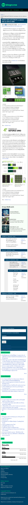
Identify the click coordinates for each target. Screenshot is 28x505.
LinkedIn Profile (6, 499)
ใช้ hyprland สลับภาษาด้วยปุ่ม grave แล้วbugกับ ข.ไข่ (13, 416)
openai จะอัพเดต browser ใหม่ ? (9, 424)
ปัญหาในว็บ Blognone (6, 418)
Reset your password (6, 348)
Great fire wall (5, 419)
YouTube (11, 486)
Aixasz (10, 270)
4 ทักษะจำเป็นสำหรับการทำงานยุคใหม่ (10, 407)
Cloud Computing (6, 26)
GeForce (12, 26)
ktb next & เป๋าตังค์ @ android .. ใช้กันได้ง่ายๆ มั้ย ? (13, 432)
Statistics (3, 471)
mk (4, 24)
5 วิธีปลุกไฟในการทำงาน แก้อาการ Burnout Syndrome (13, 406)
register (22, 240)
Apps (2, 484)
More (25, 373)
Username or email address (8, 328)
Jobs (11, 10)
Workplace (16, 10)
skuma (3, 250)
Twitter (2, 486)
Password (4, 335)
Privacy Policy (4, 477)
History (7, 468)
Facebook (6, 486)
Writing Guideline (4, 474)
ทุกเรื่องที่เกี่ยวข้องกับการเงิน (8, 426)
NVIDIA (18, 26)
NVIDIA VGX (14, 60)
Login (21, 10)
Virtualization (23, 24)
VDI (15, 26)
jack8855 (4, 236)
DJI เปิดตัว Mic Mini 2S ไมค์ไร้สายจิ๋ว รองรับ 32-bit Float (13, 385)
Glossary (11, 474)
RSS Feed (3, 483)
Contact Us (3, 476)
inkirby (7, 260)
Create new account (6, 345)
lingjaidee (4, 293)
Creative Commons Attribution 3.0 (8, 492)
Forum (7, 10)
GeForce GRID (5, 158)
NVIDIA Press (8, 125)
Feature (3, 10)
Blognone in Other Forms (6, 487)
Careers (2, 469)
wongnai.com (20, 501)
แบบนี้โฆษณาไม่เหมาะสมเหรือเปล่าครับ (10, 427)
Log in (22, 239)
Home (2, 14)
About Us (3, 468)
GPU (21, 26)
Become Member (4, 473)
